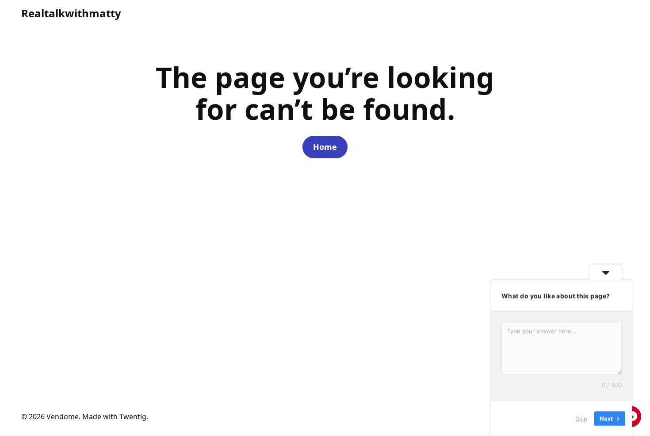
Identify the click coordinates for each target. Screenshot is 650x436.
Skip (581, 417)
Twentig (132, 416)
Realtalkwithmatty (71, 13)
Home (325, 147)
